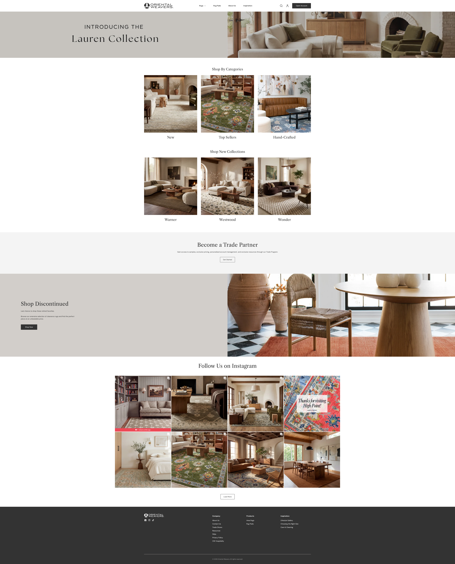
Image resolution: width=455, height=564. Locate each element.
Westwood (227, 220)
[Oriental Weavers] (159, 515)
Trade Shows (217, 527)
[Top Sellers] (227, 104)
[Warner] (170, 186)
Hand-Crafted (284, 137)
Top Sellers (227, 137)
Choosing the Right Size (289, 524)
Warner (171, 220)
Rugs (201, 6)
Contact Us (216, 524)
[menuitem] (203, 6)
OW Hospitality (218, 541)
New (170, 137)
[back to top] (451, 560)
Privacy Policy (217, 538)
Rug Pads (217, 6)
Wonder (284, 220)
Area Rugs (250, 520)
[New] (170, 104)
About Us (232, 6)
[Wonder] (284, 186)
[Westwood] (227, 186)
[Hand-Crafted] (284, 104)
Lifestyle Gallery (287, 520)
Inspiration (247, 6)
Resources (216, 531)
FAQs (214, 534)
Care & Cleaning (287, 527)
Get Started (227, 260)
